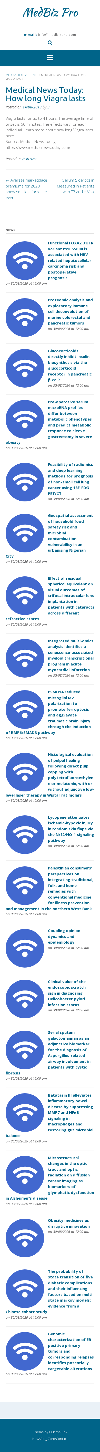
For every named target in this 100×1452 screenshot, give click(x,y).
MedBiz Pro (50, 12)
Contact (62, 1438)
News (36, 1438)
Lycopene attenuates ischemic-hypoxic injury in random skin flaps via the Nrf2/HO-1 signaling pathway (71, 829)
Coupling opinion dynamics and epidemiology (64, 936)
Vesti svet (29, 158)
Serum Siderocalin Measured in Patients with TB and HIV (75, 185)
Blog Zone (48, 1438)
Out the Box (58, 1432)
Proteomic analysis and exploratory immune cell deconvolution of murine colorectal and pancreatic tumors (70, 311)
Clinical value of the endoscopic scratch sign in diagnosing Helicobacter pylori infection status (67, 993)
